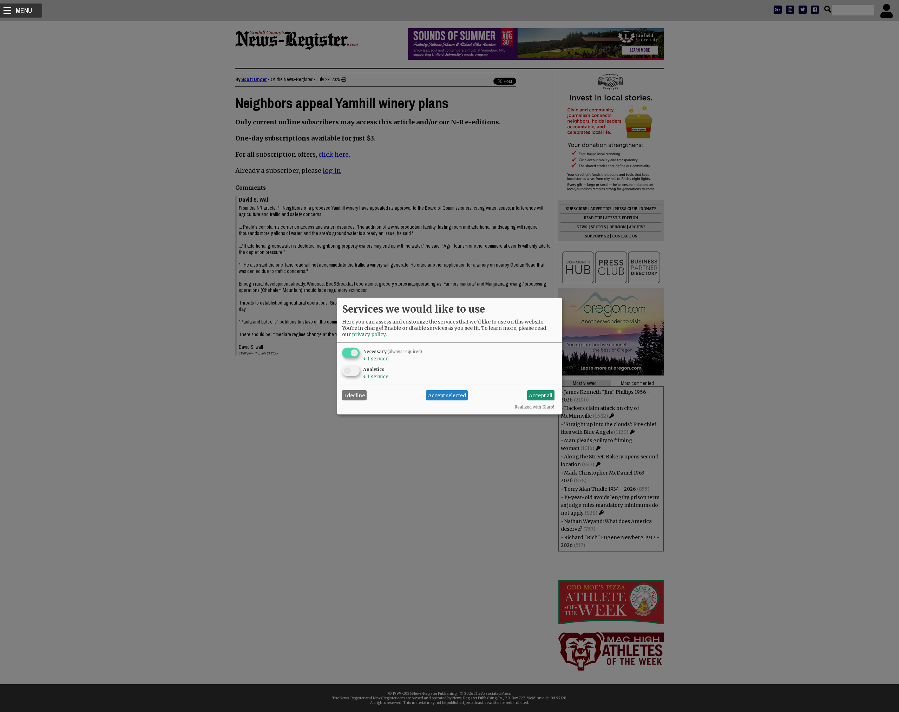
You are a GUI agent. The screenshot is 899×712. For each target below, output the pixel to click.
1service (375, 358)
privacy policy (369, 334)
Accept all (540, 395)
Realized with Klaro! (534, 407)
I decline (354, 395)
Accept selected (447, 395)
